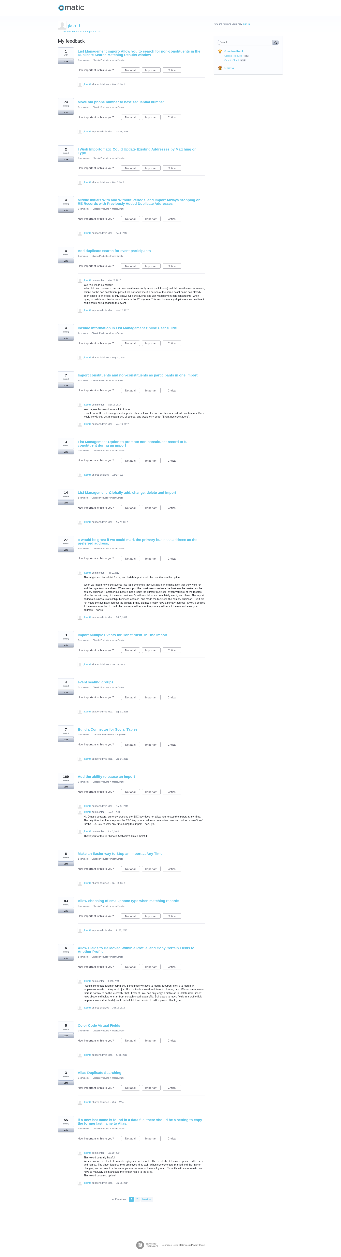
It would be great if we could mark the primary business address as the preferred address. (137, 541)
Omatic (229, 68)
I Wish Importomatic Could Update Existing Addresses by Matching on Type (137, 151)
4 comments (84, 1128)
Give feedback (234, 51)
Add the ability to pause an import (106, 777)
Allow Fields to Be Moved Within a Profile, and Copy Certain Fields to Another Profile (136, 950)
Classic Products (101, 60)
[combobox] (246, 42)
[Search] (276, 42)
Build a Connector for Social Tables (108, 729)
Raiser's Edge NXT (117, 734)
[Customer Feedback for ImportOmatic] (71, 8)
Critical (174, 71)
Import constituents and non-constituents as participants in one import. (138, 375)
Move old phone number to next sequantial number (121, 102)
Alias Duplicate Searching (99, 1073)
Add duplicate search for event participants (114, 251)
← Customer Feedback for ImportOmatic (79, 31)
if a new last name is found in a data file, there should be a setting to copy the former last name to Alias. (140, 1121)
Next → (147, 1199)
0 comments (84, 60)
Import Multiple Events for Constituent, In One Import (122, 635)
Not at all (132, 71)
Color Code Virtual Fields (99, 1025)
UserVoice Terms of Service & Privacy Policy (183, 1245)
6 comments (84, 782)
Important (153, 71)
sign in (246, 24)
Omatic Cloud (99, 734)
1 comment (83, 256)
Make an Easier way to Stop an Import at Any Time (120, 854)
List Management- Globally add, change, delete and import (127, 493)
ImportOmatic (118, 60)
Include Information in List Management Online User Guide (127, 328)
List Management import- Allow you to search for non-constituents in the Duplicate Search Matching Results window (139, 53)
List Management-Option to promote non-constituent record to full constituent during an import (133, 443)
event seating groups (95, 682)
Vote (66, 61)
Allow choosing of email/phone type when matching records (128, 901)
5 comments (84, 107)
